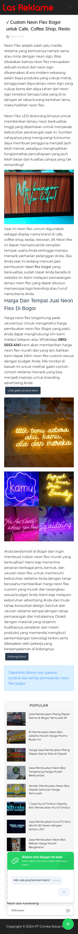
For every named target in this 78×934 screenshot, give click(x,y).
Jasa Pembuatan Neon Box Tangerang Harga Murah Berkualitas (47, 771)
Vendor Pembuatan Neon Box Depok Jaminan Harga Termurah (49, 789)
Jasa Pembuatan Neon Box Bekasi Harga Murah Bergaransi (47, 843)
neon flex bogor (38, 267)
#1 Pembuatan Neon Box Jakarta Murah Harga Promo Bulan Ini (48, 735)
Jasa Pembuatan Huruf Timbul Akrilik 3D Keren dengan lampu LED (50, 825)
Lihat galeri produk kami (23, 390)
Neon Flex (17, 36)
